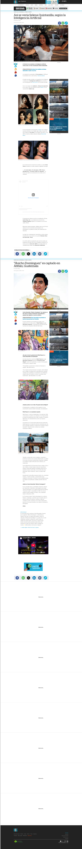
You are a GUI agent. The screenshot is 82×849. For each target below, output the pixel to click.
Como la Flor (35, 82)
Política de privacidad (65, 835)
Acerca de (66, 834)
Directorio (66, 838)
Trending (15, 835)
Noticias (21, 833)
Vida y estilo (20, 835)
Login (19, 1)
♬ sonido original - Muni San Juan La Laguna (29, 527)
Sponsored (30, 835)
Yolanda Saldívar (41, 75)
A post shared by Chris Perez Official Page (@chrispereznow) (33, 211)
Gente (30, 260)
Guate (25, 833)
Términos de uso (65, 837)
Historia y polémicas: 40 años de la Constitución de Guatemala (58, 128)
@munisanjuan (23, 512)
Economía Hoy (16, 833)
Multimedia (25, 835)
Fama (26, 260)
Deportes (35, 833)
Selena (41, 87)
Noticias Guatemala (19, 260)
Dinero (28, 833)
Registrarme (23, 1)
